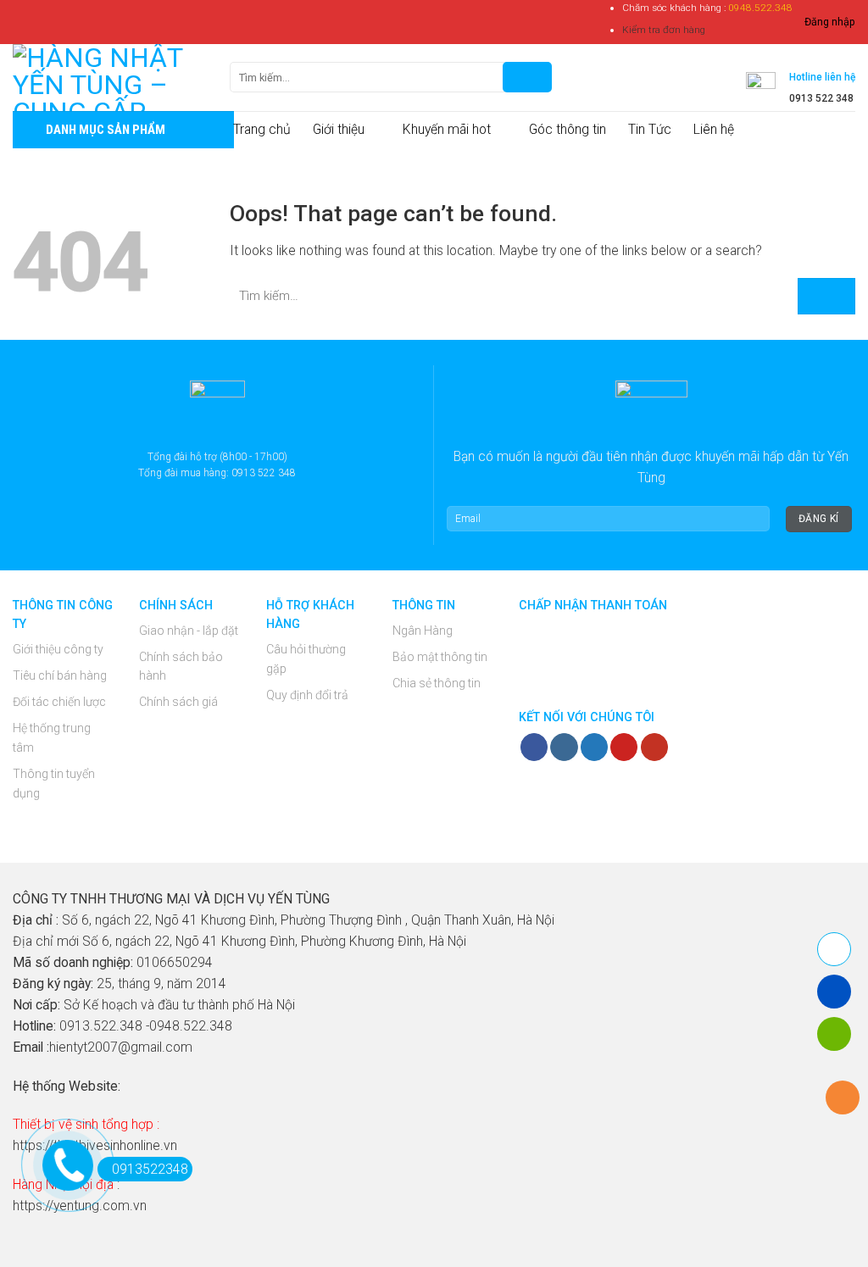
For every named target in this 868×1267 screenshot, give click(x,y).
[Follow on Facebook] (534, 747)
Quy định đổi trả (307, 695)
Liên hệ (713, 129)
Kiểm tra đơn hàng (663, 30)
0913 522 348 (821, 98)
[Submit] (826, 296)
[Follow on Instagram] (563, 747)
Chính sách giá (178, 702)
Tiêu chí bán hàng (60, 675)
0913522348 (150, 1169)
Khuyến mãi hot (447, 129)
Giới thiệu (338, 129)
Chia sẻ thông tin (436, 683)
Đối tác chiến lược (59, 702)
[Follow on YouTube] (654, 747)
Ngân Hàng (422, 630)
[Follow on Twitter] (594, 747)
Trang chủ (262, 129)
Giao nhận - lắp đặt (188, 630)
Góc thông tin (567, 129)
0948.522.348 (760, 8)
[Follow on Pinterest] (623, 747)
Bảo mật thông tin (439, 657)
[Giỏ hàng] (575, 77)
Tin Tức (649, 129)
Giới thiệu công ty (58, 649)
